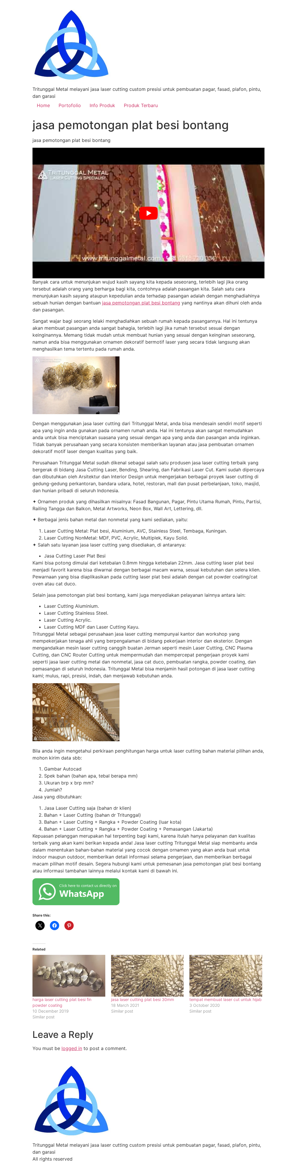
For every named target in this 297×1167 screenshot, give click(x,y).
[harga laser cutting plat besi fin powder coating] (68, 975)
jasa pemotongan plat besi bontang (141, 303)
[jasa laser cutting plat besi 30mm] (147, 975)
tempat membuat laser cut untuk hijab (225, 999)
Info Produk (102, 105)
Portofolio (70, 105)
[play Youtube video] (148, 213)
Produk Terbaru (141, 105)
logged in (71, 1048)
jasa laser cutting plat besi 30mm (142, 999)
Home (43, 105)
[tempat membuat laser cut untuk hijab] (225, 975)
